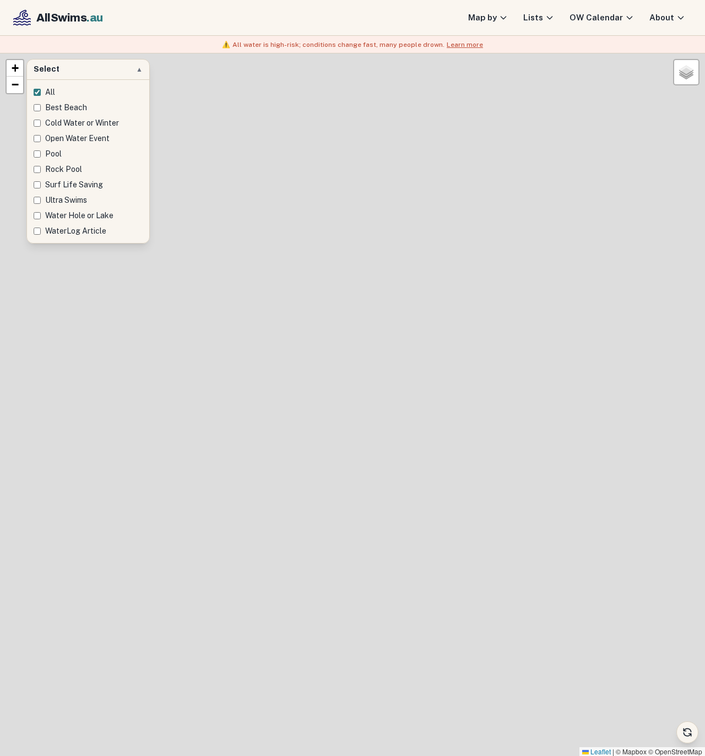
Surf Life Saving (74, 184)
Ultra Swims (66, 200)
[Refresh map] (687, 732)
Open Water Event (77, 138)
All (50, 92)
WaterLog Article (75, 230)
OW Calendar (596, 17)
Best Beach (66, 107)
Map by (482, 17)
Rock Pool (63, 169)
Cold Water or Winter (82, 122)
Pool (53, 153)
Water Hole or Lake (79, 215)
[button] (15, 68)
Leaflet (600, 751)
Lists (533, 17)
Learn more (465, 44)
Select (88, 69)
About (661, 17)
